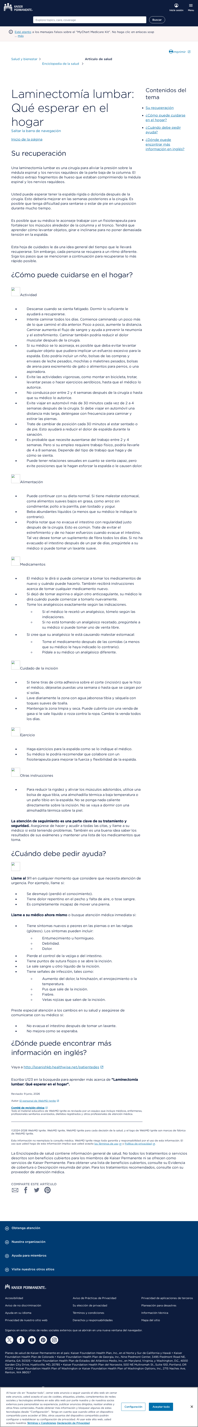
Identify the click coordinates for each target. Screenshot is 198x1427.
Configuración (133, 1406)
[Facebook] (20, 1340)
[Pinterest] (42, 1340)
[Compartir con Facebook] (26, 1190)
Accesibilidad (14, 1298)
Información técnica (154, 1312)
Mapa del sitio (150, 1320)
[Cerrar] (192, 1406)
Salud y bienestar (24, 59)
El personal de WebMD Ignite (38, 1100)
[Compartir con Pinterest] (47, 1190)
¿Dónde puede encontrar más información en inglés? (165, 144)
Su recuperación (160, 108)
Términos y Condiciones (41, 1423)
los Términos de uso (106, 1143)
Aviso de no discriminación (23, 1305)
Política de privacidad (138, 1143)
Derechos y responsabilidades (93, 1320)
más (21, 36)
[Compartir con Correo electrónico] (15, 1190)
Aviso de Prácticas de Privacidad (94, 1298)
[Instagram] (54, 1340)
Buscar (157, 19)
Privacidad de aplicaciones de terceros (167, 1298)
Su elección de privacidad (90, 1305)
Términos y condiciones (88, 1312)
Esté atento (23, 32)
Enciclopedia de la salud (61, 64)
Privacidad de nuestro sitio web (26, 1320)
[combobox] (89, 19)
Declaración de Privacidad (73, 1423)
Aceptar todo (161, 1406)
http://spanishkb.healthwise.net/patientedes (61, 1067)
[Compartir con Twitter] (37, 1190)
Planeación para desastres (158, 1305)
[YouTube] (31, 1340)
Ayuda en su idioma (18, 1312)
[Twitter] (9, 1340)
